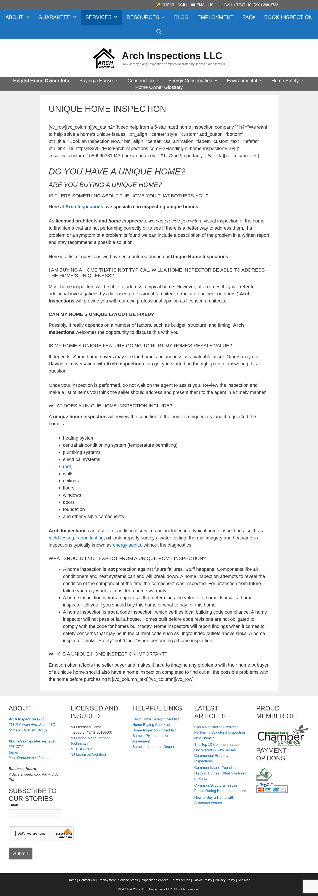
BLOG (181, 17)
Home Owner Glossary (159, 87)
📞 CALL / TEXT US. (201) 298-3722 (248, 5)
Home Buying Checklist (151, 725)
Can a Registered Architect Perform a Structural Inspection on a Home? (219, 732)
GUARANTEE (54, 17)
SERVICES (98, 17)
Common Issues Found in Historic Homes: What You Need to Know (220, 773)
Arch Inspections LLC (172, 55)
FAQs (248, 17)
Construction (140, 80)
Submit (20, 853)
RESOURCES (143, 17)
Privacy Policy (225, 880)
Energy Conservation (190, 80)
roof (67, 466)
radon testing (90, 538)
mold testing (61, 538)
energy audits (127, 545)
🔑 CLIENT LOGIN (171, 5)
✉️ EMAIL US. (202, 5)
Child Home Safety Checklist (155, 719)
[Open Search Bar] (159, 32)
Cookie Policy (202, 880)
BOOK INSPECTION (288, 17)
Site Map (244, 880)
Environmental (242, 80)
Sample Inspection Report (153, 747)
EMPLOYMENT (215, 17)
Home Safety (285, 80)
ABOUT (14, 17)
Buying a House (96, 80)
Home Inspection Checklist (154, 730)
